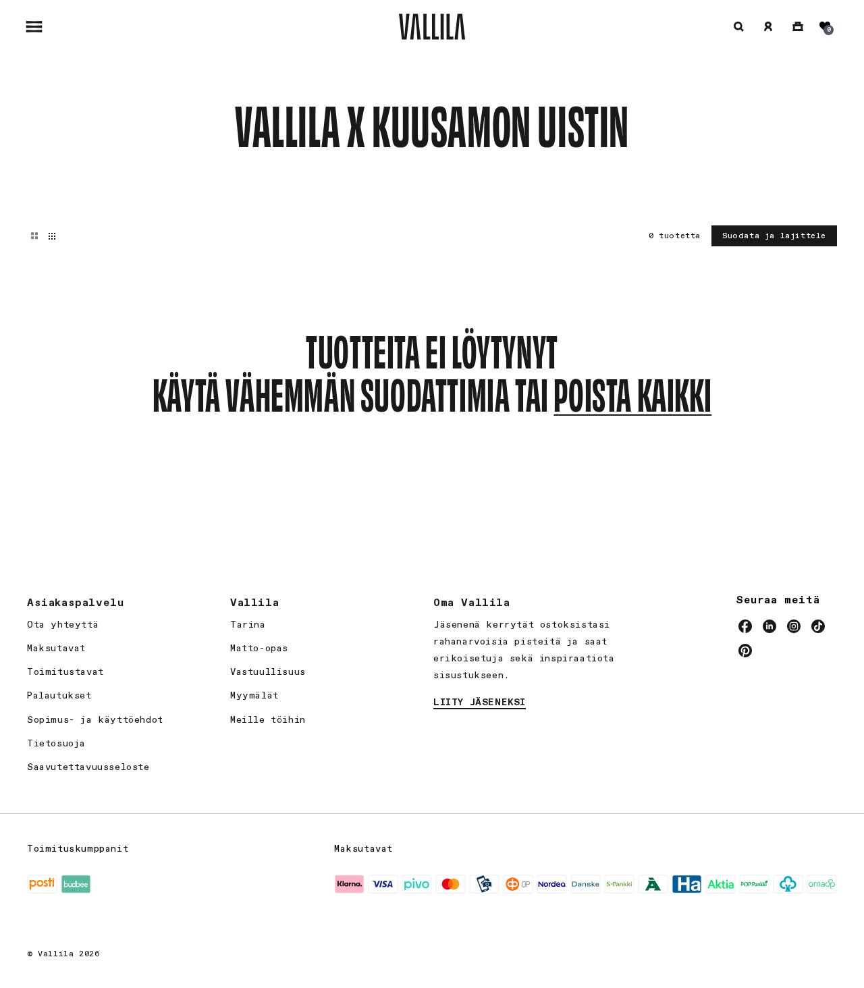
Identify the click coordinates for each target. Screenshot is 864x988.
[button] (34, 26)
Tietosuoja (56, 744)
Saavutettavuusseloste (88, 767)
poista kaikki (632, 391)
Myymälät (254, 696)
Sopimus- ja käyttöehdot (95, 720)
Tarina (248, 625)
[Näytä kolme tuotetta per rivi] (34, 236)
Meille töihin (268, 720)
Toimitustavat (65, 672)
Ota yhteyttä (63, 625)
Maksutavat (56, 648)
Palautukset (59, 696)
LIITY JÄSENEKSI (479, 702)
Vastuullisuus (268, 672)
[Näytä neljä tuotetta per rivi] (52, 236)
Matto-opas (259, 648)
